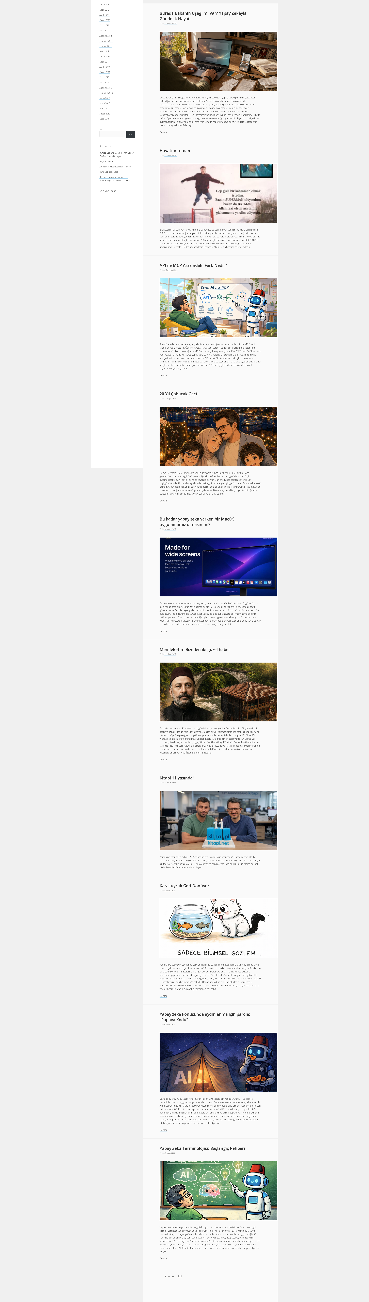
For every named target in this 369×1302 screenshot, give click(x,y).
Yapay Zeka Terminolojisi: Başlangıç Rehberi (202, 1148)
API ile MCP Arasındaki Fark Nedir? (115, 166)
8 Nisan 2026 (169, 1024)
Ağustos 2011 (105, 35)
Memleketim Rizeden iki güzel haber (195, 649)
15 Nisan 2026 (170, 782)
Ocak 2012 (104, 9)
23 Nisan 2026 (170, 654)
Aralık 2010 (104, 67)
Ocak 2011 (104, 61)
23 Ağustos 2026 (170, 23)
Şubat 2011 (104, 56)
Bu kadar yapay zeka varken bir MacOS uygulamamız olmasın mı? (197, 521)
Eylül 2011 (104, 30)
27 (173, 1275)
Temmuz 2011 (106, 41)
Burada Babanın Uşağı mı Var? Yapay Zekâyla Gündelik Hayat (203, 15)
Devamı (163, 132)
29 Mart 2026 (169, 1153)
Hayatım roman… (107, 161)
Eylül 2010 (104, 82)
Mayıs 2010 (104, 98)
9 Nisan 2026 (169, 890)
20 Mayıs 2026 (170, 529)
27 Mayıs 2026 (170, 398)
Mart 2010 (104, 108)
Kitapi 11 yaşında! (177, 778)
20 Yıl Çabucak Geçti (108, 171)
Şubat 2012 (104, 4)
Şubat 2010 (104, 113)
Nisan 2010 (104, 103)
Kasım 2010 (104, 72)
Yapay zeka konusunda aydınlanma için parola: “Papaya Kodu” (205, 1016)
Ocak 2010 (104, 118)
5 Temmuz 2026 (170, 270)
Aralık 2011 (104, 15)
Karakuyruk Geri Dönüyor (184, 885)
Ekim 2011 (104, 25)
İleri (180, 1275)
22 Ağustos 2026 (170, 155)
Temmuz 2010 (106, 93)
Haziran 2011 (105, 46)
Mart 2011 (104, 51)
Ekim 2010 (104, 77)
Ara (100, 129)
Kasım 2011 (104, 20)
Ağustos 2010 (105, 87)
